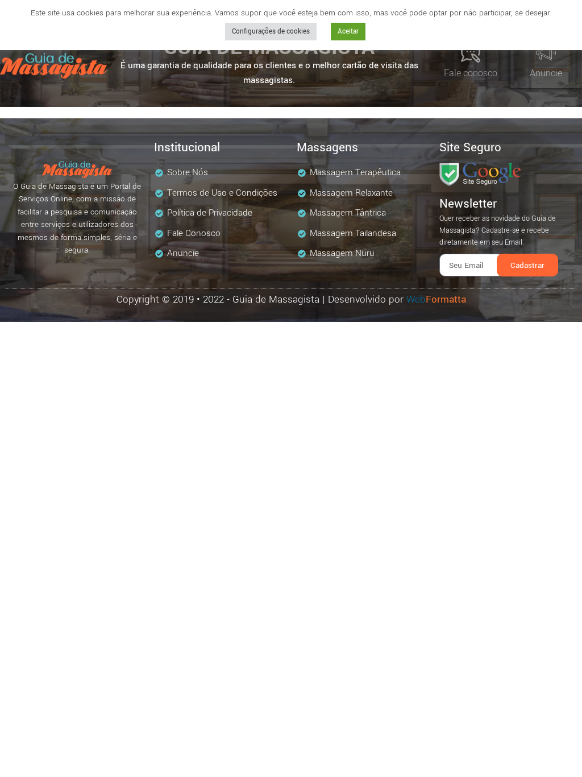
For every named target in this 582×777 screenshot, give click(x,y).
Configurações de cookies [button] (271, 31)
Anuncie (546, 73)
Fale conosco (470, 73)
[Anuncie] (546, 53)
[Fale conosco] (470, 53)
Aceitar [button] (348, 31)
